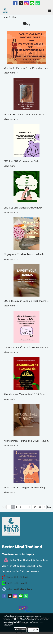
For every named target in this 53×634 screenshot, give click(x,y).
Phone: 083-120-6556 (17, 577)
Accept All (33, 629)
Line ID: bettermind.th (16, 583)
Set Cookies (20, 629)
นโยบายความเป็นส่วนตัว (30, 622)
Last (49, 507)
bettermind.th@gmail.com (19, 589)
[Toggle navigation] (49, 11)
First (4, 507)
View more (10, 72)
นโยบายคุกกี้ (8, 625)
